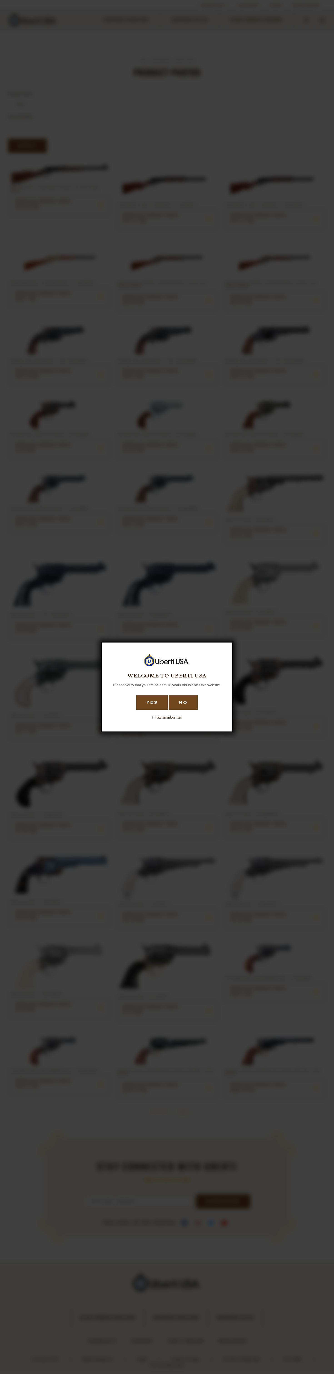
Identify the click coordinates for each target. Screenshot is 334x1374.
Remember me (169, 717)
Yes (152, 702)
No (183, 702)
